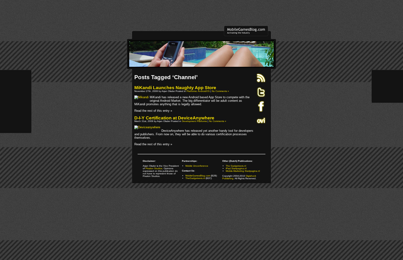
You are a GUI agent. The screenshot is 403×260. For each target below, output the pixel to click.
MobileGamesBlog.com (197, 175)
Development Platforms (194, 121)
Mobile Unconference (196, 166)
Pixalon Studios (154, 168)
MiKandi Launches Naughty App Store (175, 87)
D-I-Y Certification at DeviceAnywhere (174, 117)
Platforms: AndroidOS (198, 91)
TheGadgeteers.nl (195, 178)
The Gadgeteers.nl (236, 166)
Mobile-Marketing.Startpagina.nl (243, 171)
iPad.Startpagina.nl (236, 168)
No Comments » (220, 91)
